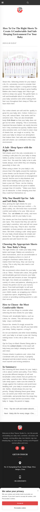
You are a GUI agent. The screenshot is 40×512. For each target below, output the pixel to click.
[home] (20, 10)
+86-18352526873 (20, 481)
